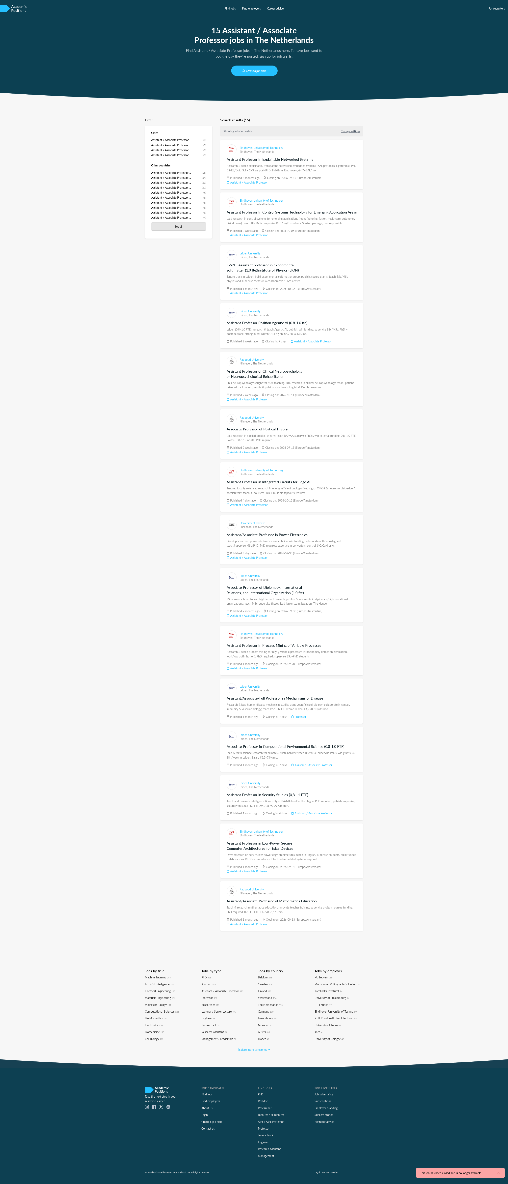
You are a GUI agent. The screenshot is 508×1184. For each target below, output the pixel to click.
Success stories (324, 1115)
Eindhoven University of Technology (261, 148)
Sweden (265, 984)
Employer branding (326, 1108)
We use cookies (330, 1172)
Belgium (265, 977)
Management (266, 1156)
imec (319, 1032)
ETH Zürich (323, 1005)
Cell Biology (154, 1039)
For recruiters (497, 8)
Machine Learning (158, 977)
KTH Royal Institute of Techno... (336, 1018)
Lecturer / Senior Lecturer (218, 1011)
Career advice (275, 8)
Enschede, (246, 527)
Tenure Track (210, 1025)
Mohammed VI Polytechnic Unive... (337, 984)
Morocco (265, 1025)
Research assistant (214, 1032)
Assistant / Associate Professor (248, 182)
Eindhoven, (247, 152)
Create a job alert (256, 71)
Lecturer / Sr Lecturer (271, 1115)
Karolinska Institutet (328, 991)
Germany (265, 1011)
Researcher (210, 1005)
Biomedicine (154, 1032)
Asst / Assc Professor (271, 1122)
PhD (206, 977)
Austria (264, 1032)
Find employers (251, 8)
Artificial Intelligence (159, 984)
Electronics (154, 1025)
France (263, 1039)
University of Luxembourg (332, 998)
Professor (300, 717)
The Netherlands (264, 152)
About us (207, 1108)
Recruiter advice (324, 1122)
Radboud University (252, 359)
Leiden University (250, 253)
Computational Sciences (162, 1011)
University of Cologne (329, 1039)
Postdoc (208, 984)
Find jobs (230, 8)
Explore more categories (253, 1050)
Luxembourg (267, 1018)
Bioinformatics (156, 1018)
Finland (264, 991)
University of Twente (252, 523)
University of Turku (328, 1025)
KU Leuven (323, 977)
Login (204, 1115)
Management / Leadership (218, 1039)
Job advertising (324, 1094)
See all (178, 226)
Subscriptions (323, 1101)
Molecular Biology (158, 1005)
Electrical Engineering (160, 991)
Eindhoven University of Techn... (336, 1011)
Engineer (208, 1018)
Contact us (208, 1128)
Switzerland (267, 998)
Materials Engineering (160, 998)
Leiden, (244, 257)
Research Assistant (269, 1149)
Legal (317, 1172)
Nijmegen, (246, 363)
